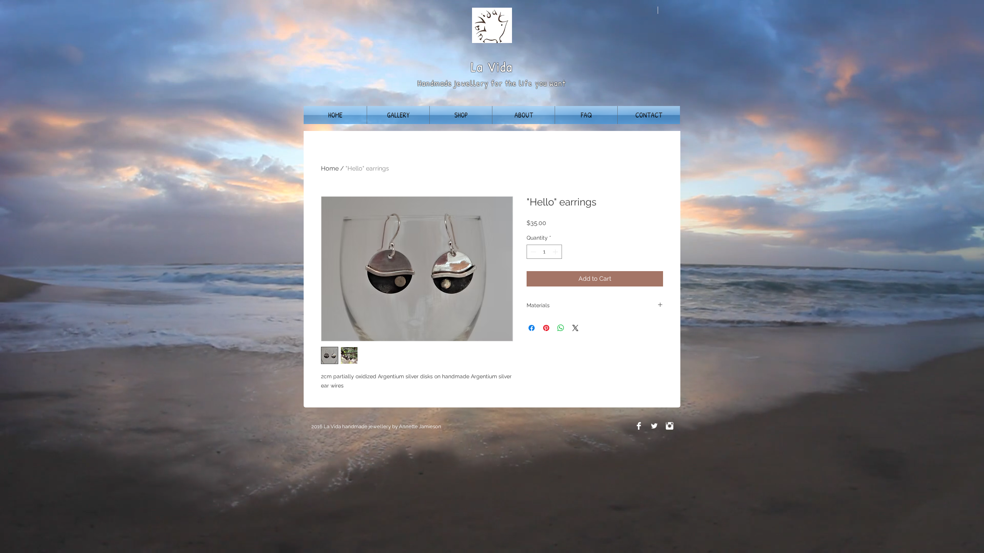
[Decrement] (532, 251)
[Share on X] (575, 328)
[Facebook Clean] (639, 426)
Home (330, 168)
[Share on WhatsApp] (560, 328)
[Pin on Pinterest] (546, 328)
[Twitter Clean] (654, 426)
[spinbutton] (544, 251)
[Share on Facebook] (531, 328)
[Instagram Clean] (669, 426)
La (477, 66)
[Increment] (556, 251)
